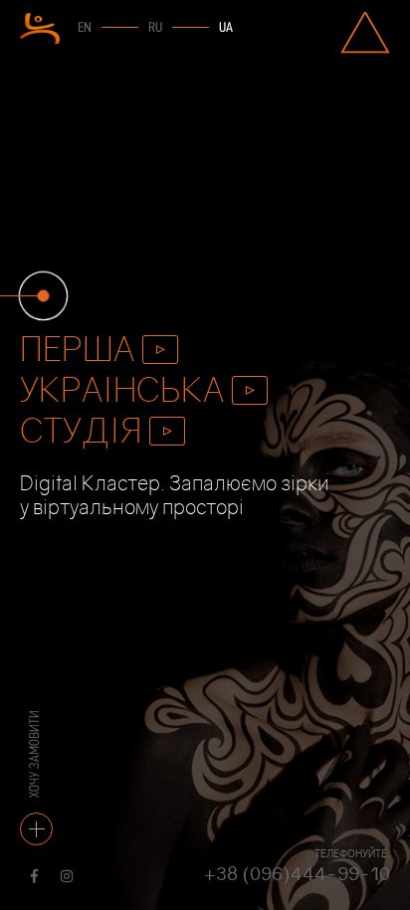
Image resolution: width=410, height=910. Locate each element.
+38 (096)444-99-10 (296, 873)
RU (155, 28)
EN (85, 28)
